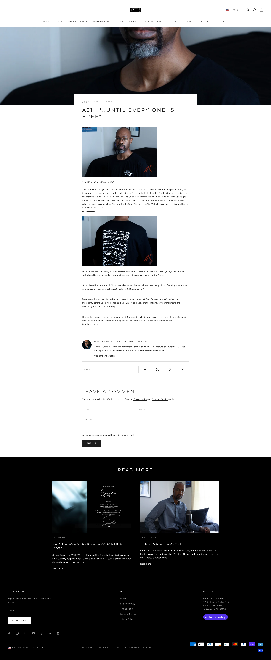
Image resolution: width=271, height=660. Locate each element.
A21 (101, 207)
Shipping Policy (127, 603)
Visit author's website (104, 355)
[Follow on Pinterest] (25, 633)
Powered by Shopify (138, 647)
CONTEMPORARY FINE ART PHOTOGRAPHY (84, 21)
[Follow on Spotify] (58, 633)
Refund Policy (126, 608)
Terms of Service (160, 399)
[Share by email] (182, 369)
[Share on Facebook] (145, 369)
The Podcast (149, 537)
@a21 (113, 182)
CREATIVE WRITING (155, 21)
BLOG (177, 21)
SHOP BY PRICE (127, 21)
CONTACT (222, 21)
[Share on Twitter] (157, 369)
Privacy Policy (140, 399)
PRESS (191, 21)
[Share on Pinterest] (170, 369)
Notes (108, 102)
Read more (57, 568)
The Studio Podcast (161, 544)
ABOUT (205, 21)
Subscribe (19, 620)
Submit (91, 443)
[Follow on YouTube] (33, 633)
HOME (47, 21)
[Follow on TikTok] (41, 633)
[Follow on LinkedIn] (49, 633)
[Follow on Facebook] (9, 633)
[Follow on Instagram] (17, 633)
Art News (58, 537)
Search (123, 598)
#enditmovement (90, 324)
